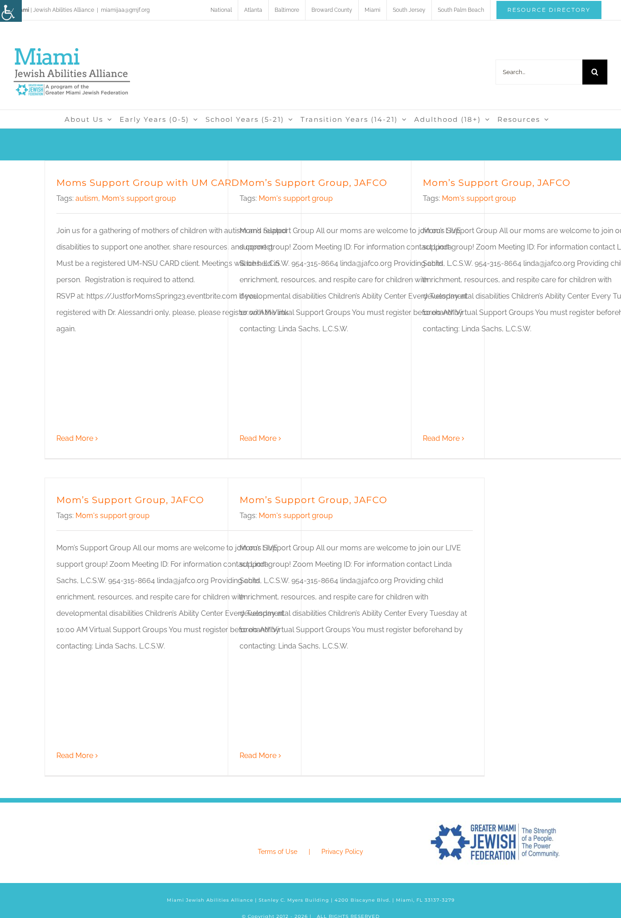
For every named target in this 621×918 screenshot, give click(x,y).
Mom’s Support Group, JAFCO (313, 182)
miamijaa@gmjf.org (125, 10)
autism (86, 198)
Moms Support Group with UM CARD (148, 182)
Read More (74, 438)
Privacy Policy (342, 851)
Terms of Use (277, 851)
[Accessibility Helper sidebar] (11, 11)
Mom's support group (139, 198)
